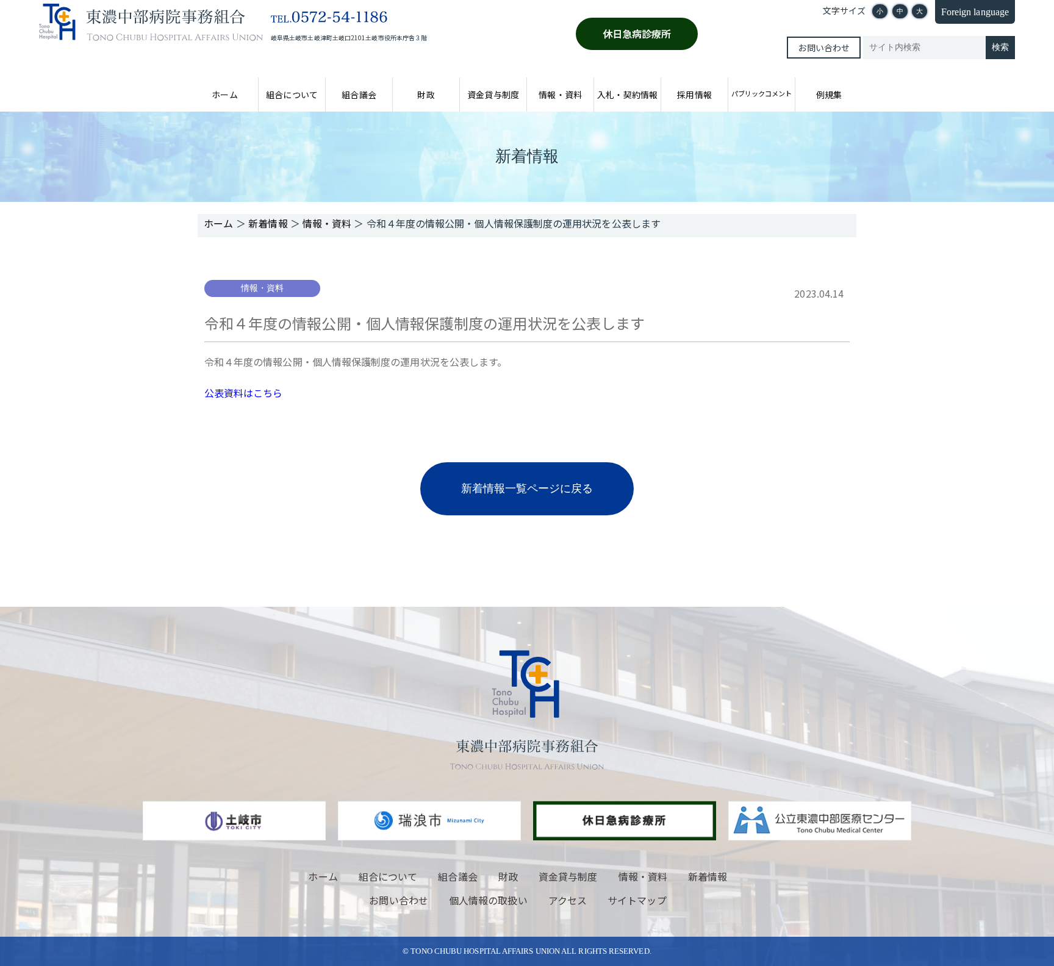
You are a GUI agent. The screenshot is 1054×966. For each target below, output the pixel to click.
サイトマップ (637, 900)
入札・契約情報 (627, 94)
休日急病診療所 (637, 33)
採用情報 (694, 94)
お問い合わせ (823, 47)
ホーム (224, 94)
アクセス (567, 900)
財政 (425, 94)
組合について (291, 94)
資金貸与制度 (492, 94)
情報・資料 (560, 94)
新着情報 (707, 876)
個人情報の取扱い (488, 900)
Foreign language (975, 12)
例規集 (829, 94)
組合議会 (359, 94)
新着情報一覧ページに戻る (527, 488)
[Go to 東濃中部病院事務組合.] (219, 223)
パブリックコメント (761, 93)
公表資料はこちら (243, 392)
